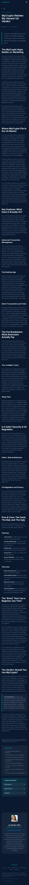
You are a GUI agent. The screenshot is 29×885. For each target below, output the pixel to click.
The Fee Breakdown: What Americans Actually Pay (14, 760)
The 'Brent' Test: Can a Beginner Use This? (14, 770)
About (4, 867)
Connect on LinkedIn (15, 830)
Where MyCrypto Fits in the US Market (14, 755)
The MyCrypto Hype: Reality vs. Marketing (12, 752)
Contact (8, 867)
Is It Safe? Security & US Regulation (14, 763)
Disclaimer (16, 869)
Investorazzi (5, 2)
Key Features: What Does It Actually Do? (15, 757)
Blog (4, 8)
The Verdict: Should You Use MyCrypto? (15, 773)
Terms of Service (22, 867)
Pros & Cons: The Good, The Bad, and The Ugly (14, 766)
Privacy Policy (15, 867)
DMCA (11, 869)
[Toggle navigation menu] (26, 2)
